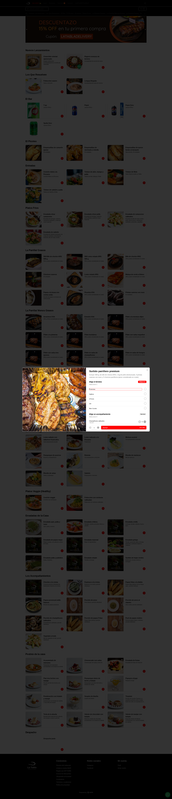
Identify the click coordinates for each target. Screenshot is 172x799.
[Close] (147, 370)
